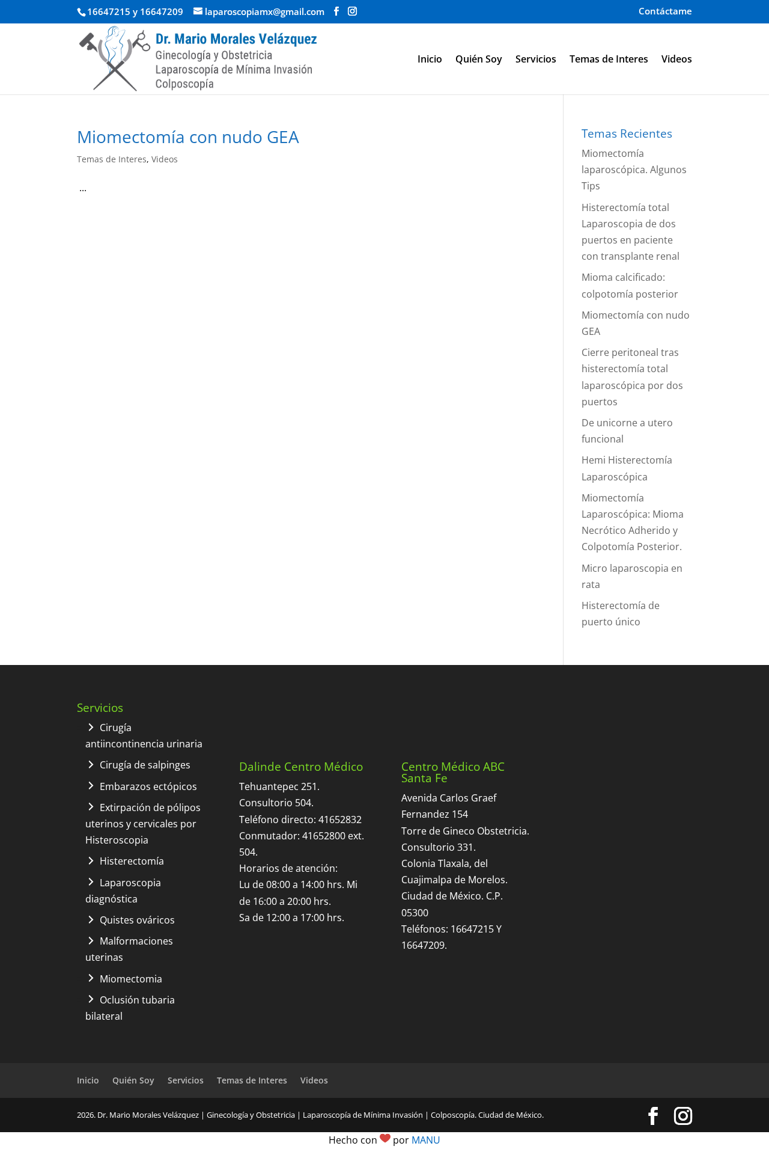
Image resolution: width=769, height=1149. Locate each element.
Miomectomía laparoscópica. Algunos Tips (634, 169)
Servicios (535, 60)
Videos (676, 60)
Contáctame (665, 12)
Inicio (430, 60)
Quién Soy (478, 60)
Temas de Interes (609, 60)
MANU (426, 1140)
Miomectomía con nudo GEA (188, 136)
